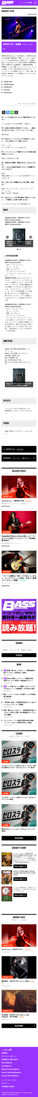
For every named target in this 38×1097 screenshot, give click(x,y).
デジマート (5, 1083)
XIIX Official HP (8, 87)
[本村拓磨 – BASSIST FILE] (19, 1001)
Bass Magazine (6, 1066)
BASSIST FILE (7, 496)
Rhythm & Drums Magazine (10, 1069)
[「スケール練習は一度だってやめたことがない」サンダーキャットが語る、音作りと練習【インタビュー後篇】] (19, 562)
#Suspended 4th (6, 543)
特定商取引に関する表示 (10, 1059)
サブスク (23, 580)
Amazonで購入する (20, 866)
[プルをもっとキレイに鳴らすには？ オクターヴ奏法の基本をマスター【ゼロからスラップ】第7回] (19, 752)
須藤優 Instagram (9, 84)
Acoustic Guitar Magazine (10, 1075)
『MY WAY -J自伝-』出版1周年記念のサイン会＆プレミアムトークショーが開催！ (20, 703)
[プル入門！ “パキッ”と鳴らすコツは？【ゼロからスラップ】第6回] (19, 783)
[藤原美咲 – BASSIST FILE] (19, 967)
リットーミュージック (9, 1080)
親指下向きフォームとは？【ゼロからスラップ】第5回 (18, 830)
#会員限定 (23, 503)
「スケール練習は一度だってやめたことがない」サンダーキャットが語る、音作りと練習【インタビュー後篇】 (19, 578)
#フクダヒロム (15, 543)
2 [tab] (20, 249)
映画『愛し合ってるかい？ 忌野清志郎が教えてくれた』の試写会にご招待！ (19, 671)
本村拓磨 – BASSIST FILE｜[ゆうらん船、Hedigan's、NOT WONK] (16, 1016)
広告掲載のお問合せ (8, 1086)
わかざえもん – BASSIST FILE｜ (13, 949)
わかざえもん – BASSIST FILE (13, 500)
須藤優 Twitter (8, 81)
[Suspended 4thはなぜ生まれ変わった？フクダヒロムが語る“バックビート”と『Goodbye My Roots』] (19, 522)
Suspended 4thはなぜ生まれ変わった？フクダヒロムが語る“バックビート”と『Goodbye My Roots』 (19, 538)
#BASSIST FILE (5, 503)
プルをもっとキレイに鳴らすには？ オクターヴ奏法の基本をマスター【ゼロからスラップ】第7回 (19, 766)
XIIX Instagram (8, 92)
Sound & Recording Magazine (11, 1072)
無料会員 (28, 501)
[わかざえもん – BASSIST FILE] (19, 487)
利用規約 (4, 1053)
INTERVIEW (6, 532)
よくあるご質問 (7, 1049)
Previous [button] (7, 237)
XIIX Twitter (7, 90)
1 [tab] (17, 249)
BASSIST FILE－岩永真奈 (15, 449)
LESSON (5, 761)
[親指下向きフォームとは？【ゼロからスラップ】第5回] (19, 815)
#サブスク (5, 583)
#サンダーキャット (15, 583)
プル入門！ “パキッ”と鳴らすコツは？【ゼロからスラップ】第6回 (19, 798)
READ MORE (19, 838)
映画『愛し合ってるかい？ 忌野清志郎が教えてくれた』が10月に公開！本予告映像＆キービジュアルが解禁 (20, 712)
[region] (19, 239)
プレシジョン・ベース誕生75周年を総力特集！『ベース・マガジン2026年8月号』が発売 (19, 721)
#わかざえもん (14, 503)
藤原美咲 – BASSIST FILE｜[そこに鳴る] (15, 981)
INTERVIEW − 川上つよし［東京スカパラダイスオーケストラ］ (19, 458)
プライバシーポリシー (9, 1056)
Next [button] (30, 237)
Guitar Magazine (7, 1062)
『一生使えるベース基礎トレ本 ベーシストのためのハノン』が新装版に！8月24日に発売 (20, 687)
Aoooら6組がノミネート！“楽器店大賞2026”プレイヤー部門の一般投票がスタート (18, 679)
